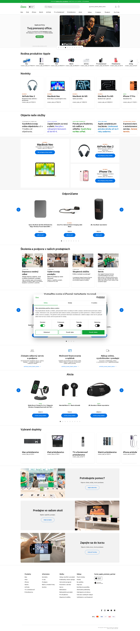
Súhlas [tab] (46, 303)
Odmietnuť (47, 332)
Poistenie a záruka (65, 584)
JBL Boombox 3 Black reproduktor (98, 405)
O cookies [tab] (94, 303)
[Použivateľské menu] (116, 7)
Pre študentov (63, 594)
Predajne (98, 12)
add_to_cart (40, 235)
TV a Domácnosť (59, 12)
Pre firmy (116, 12)
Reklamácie (62, 589)
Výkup (90, 12)
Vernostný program (65, 582)
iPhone (34, 12)
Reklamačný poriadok (66, 592)
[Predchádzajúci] (18, 210)
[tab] (61, 240)
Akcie (80, 12)
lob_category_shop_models (45, 152)
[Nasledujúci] (138, 62)
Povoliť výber (70, 332)
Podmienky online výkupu (67, 579)
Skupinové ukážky (65, 597)
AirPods (48, 12)
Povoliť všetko (93, 332)
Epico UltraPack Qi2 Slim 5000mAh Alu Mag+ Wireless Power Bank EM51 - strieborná (40, 226)
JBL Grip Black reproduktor (98, 225)
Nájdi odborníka (92, 487)
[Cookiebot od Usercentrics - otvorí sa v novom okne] (97, 297)
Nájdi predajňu (48, 520)
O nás (44, 579)
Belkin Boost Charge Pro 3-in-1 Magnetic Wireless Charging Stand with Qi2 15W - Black (40, 406)
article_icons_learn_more (32, 366)
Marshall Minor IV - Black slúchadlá (69, 405)
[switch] (61, 325)
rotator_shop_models (40, 415)
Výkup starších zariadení (67, 577)
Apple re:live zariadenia (62, 1)
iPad (27, 12)
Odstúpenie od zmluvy (83, 592)
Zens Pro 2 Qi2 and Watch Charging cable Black (69, 225)
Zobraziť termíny (92, 552)
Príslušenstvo (71, 12)
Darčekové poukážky (83, 587)
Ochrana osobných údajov (85, 594)
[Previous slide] (19, 31)
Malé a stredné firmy (48, 584)
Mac (22, 12)
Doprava (79, 584)
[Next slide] (121, 31)
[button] (21, 1)
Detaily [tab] (70, 303)
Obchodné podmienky (83, 589)
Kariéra (44, 587)
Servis (61, 587)
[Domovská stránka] (28, 6)
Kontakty (45, 577)
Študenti (107, 12)
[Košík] (118, 6)
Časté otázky (81, 577)
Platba (79, 579)
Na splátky (80, 582)
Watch (41, 12)
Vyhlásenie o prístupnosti (85, 597)
